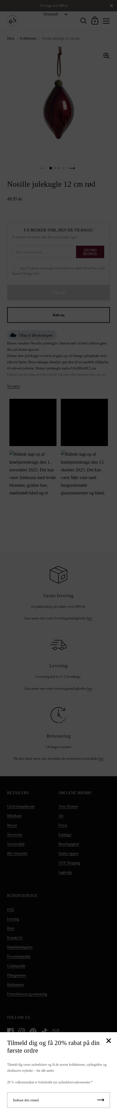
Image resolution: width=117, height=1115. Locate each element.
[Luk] (108, 1041)
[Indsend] (100, 1100)
